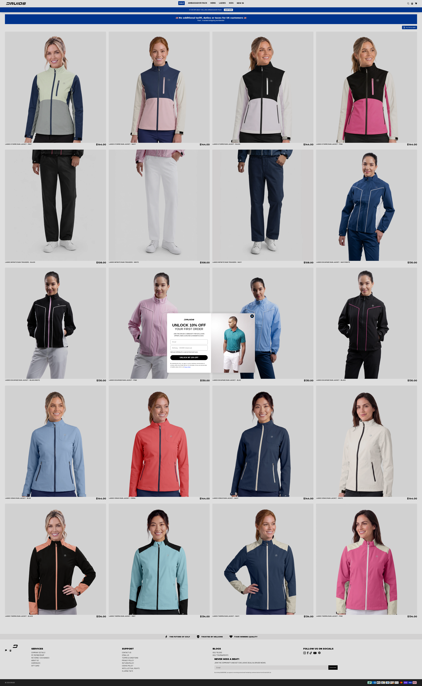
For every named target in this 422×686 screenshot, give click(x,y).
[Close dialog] (252, 316)
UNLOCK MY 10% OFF (189, 357)
